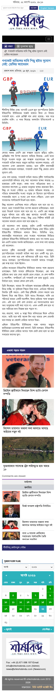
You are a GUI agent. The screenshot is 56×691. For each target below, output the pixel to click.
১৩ (28, 602)
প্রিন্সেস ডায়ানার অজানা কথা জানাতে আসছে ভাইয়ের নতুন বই (37, 523)
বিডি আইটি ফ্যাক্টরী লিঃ (42, 687)
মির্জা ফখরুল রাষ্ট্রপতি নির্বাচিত (36, 506)
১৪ (35, 602)
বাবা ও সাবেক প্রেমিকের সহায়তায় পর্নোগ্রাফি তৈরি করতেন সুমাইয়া (34, 536)
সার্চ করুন (34, 8)
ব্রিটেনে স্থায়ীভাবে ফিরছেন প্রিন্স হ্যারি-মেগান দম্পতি (36, 494)
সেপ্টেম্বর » (47, 629)
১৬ (50, 602)
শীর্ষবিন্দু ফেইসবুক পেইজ (14, 547)
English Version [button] (47, 8)
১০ (5, 602)
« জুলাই (8, 629)
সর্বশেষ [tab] (28, 482)
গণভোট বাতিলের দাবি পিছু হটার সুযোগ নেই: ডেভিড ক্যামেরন (26, 62)
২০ (28, 609)
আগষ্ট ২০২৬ (28, 575)
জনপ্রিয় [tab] (28, 487)
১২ (20, 602)
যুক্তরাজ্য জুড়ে (27, 46)
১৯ (20, 609)
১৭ (5, 609)
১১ (13, 602)
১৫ (42, 602)
